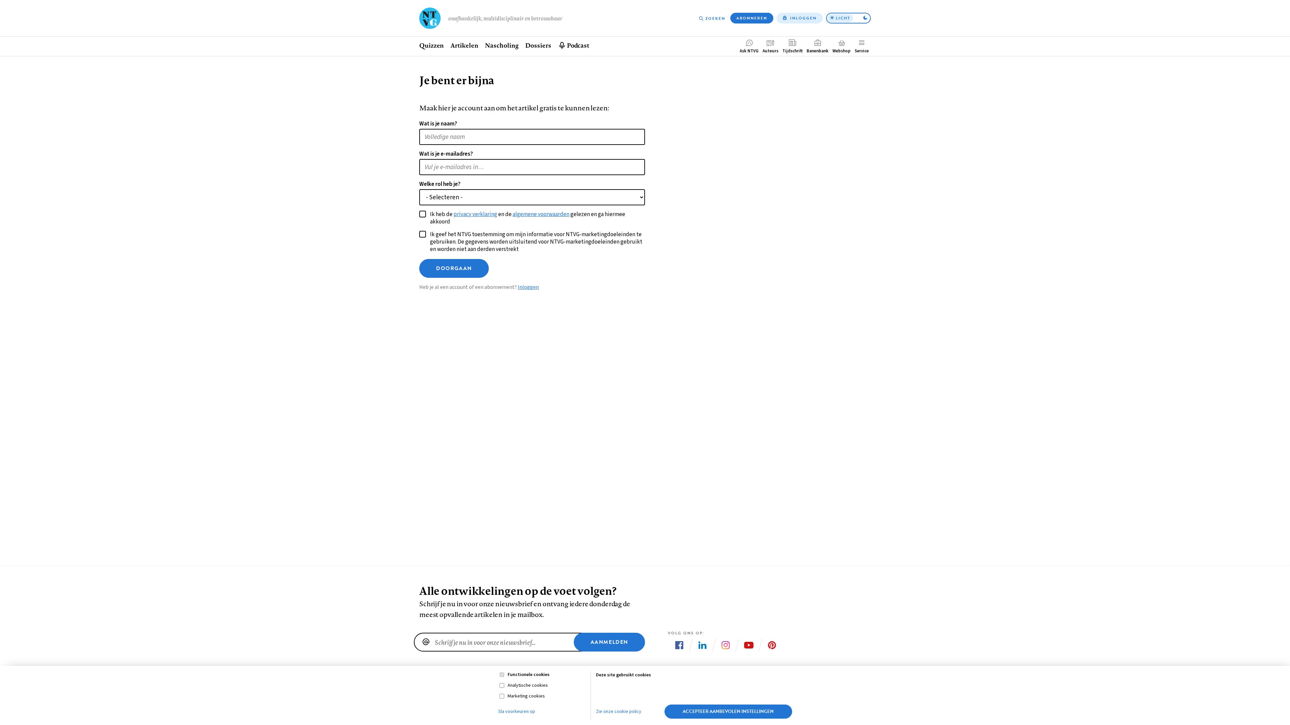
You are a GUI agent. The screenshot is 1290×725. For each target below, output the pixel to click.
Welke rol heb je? (440, 184)
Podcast (578, 45)
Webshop (841, 51)
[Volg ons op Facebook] (679, 645)
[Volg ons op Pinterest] (772, 645)
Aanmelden (609, 642)
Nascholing (501, 45)
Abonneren (751, 18)
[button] (848, 18)
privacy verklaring (475, 214)
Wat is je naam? (438, 123)
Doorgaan (454, 268)
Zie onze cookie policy (618, 711)
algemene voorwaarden (541, 214)
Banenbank (817, 51)
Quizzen (431, 45)
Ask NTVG (749, 51)
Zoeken (715, 18)
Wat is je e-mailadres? (446, 154)
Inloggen (803, 18)
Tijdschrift (792, 51)
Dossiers (538, 45)
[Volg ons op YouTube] (748, 645)
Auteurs (770, 51)
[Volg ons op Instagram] (725, 645)
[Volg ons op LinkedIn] (702, 645)
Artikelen (464, 45)
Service (862, 51)
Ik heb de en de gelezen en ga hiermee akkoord (527, 218)
